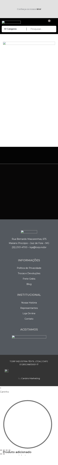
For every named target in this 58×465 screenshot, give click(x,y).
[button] (54, 22)
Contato (29, 318)
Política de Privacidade (29, 268)
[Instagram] (5, 13)
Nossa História (29, 302)
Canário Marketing (30, 378)
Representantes (29, 308)
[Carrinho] (48, 22)
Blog (29, 284)
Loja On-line (29, 313)
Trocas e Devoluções (29, 273)
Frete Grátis (29, 278)
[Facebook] (5, 4)
